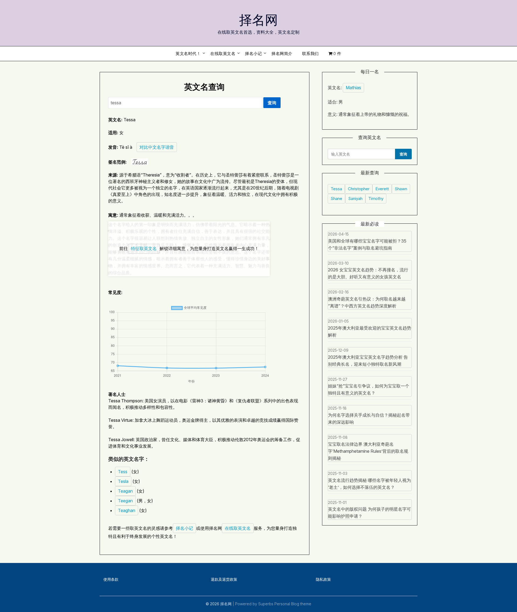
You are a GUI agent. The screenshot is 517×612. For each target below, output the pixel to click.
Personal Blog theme (292, 603)
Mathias (353, 87)
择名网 (258, 19)
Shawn (401, 188)
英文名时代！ (188, 53)
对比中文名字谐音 (156, 147)
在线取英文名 (222, 53)
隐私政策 (323, 579)
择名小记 (253, 53)
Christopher (358, 188)
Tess (122, 471)
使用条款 (110, 579)
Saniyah (355, 198)
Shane (336, 198)
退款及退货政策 (224, 579)
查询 (272, 102)
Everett (382, 188)
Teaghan (126, 510)
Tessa (336, 188)
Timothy (375, 198)
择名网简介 (281, 53)
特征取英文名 (144, 248)
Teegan (125, 500)
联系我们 (310, 53)
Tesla (123, 481)
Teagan (125, 491)
